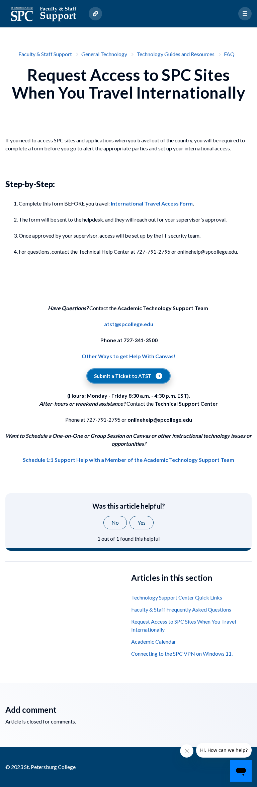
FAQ (229, 54)
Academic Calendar (153, 641)
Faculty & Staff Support (45, 54)
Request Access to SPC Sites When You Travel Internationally (183, 625)
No (115, 522)
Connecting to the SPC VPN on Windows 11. (182, 653)
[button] (245, 13)
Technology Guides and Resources (176, 54)
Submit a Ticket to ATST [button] (123, 376)
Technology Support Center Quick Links (176, 597)
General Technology (104, 54)
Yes (142, 522)
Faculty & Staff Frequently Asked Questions (181, 609)
